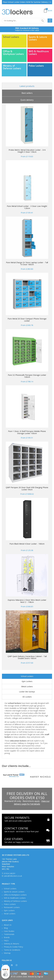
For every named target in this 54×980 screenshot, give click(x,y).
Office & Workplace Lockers (13, 52)
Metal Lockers (27, 686)
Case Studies (9, 931)
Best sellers (27, 93)
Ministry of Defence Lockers (12, 67)
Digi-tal (40, 976)
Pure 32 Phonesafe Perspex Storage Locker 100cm (27, 376)
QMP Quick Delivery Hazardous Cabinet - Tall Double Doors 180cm (27, 657)
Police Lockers (36, 65)
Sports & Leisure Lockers (38, 38)
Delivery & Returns (11, 943)
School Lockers (11, 37)
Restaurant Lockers (12, 907)
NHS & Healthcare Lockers (39, 52)
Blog (6, 928)
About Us (7, 925)
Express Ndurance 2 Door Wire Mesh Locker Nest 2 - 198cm (27, 601)
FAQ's (6, 940)
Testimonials (9, 934)
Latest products (27, 86)
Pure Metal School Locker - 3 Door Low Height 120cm (27, 207)
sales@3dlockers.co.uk (13, 876)
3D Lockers (27, 697)
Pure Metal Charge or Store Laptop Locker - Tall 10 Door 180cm (27, 263)
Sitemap (7, 953)
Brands (7, 937)
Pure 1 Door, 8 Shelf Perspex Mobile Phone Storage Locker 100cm (27, 432)
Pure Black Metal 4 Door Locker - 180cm (27, 543)
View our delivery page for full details (32, 802)
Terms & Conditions (12, 950)
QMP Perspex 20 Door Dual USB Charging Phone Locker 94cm (27, 488)
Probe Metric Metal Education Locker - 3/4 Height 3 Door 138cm (27, 151)
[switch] (5, 974)
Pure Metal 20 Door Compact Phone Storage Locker (27, 319)
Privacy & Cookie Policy (13, 947)
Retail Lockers (9, 913)
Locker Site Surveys (27, 691)
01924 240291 (9, 873)
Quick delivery (27, 100)
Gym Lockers (27, 681)
